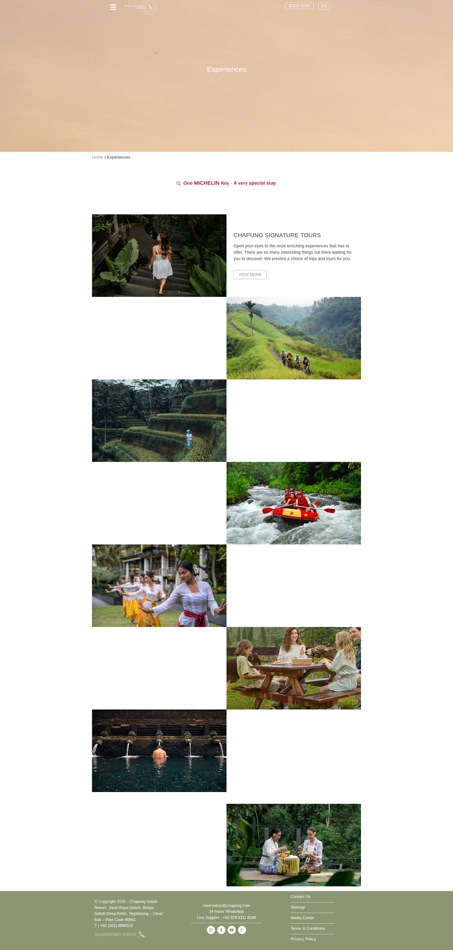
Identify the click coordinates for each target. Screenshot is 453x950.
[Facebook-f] (221, 930)
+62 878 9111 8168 (239, 917)
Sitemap (298, 907)
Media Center (302, 918)
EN (324, 6)
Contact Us (300, 896)
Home (97, 157)
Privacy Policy (303, 939)
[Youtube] (232, 930)
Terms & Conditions (308, 928)
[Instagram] (211, 930)
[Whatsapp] (242, 930)
